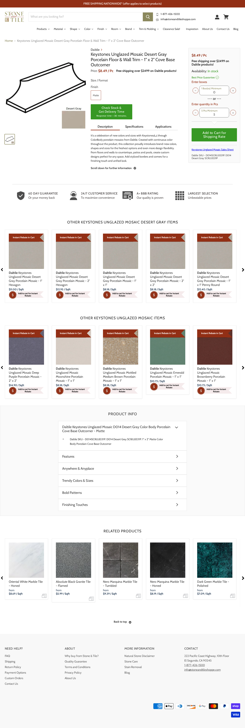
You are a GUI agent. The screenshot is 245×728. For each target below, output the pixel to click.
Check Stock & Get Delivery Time (111, 111)
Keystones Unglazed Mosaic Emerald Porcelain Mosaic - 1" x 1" (167, 372)
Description (105, 126)
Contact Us (11, 683)
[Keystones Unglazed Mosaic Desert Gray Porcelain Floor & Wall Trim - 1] (46, 89)
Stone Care (131, 661)
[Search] (148, 16)
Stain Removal (133, 667)
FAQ (7, 656)
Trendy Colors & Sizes (77, 481)
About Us (70, 678)
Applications (163, 126)
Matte (96, 95)
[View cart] (226, 16)
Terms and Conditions (77, 667)
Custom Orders (14, 678)
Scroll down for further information (111, 168)
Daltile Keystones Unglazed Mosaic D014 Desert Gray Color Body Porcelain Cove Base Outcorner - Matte (116, 429)
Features (68, 457)
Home (9, 41)
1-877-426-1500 (170, 14)
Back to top (120, 621)
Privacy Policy (73, 672)
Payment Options (15, 672)
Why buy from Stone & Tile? (82, 656)
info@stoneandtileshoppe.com (178, 19)
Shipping (10, 661)
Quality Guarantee (76, 661)
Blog (127, 672)
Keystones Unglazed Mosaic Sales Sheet (213, 149)
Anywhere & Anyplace (78, 469)
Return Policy (13, 667)
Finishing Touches (75, 505)
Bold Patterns (72, 493)
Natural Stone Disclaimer (139, 656)
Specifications (134, 126)
